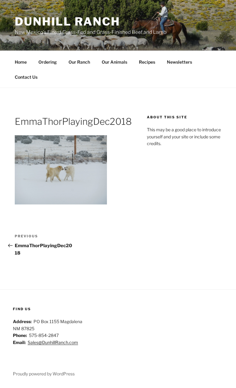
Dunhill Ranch (67, 21)
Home (21, 62)
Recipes (147, 62)
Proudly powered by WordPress (44, 373)
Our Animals (114, 62)
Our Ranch (79, 62)
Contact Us (26, 77)
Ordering (47, 62)
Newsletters (179, 62)
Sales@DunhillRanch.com (53, 342)
